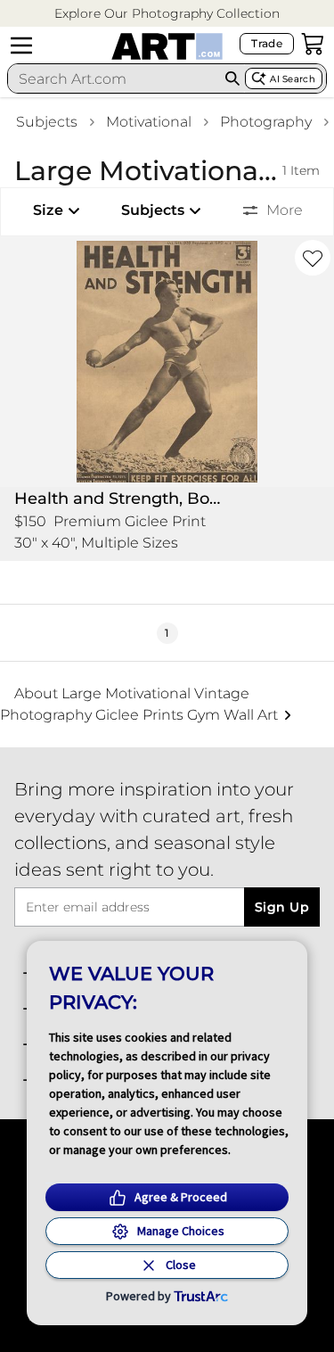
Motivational (148, 121)
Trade (266, 43)
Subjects (46, 121)
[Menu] (21, 45)
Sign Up (282, 907)
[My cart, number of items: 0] (312, 43)
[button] (167, 13)
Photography (266, 121)
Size (48, 210)
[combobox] (114, 78)
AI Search (292, 79)
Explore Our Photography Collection (167, 13)
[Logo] (167, 46)
